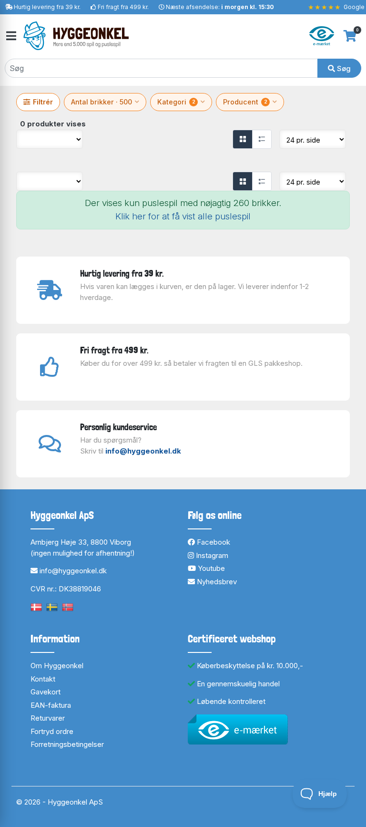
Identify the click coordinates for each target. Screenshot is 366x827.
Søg (343, 68)
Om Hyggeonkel (56, 665)
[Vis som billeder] (242, 139)
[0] (350, 35)
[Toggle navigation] (10, 36)
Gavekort (45, 691)
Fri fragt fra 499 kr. (123, 6)
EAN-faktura (50, 705)
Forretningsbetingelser (67, 744)
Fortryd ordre (51, 731)
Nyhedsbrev (216, 581)
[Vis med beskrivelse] (261, 139)
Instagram (211, 555)
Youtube (210, 568)
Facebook (212, 542)
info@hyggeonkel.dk (143, 450)
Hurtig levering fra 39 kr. (47, 6)
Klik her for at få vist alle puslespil (183, 216)
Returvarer (47, 718)
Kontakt (42, 678)
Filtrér (43, 102)
